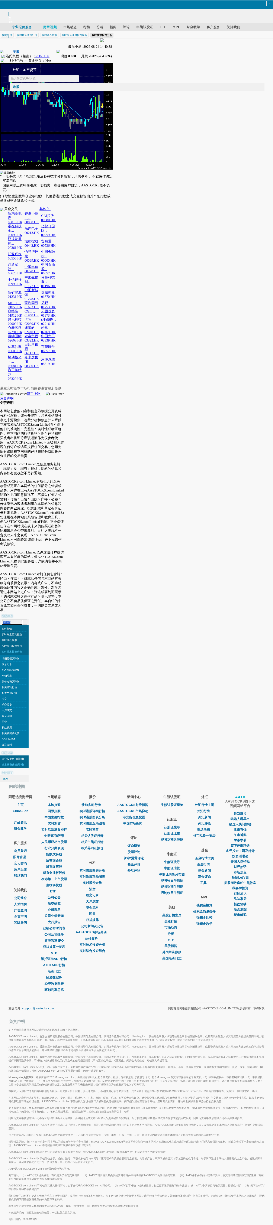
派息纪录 (7, 664)
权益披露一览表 (54, 946)
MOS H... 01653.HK (15, 305)
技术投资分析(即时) (13, 764)
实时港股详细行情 (92, 811)
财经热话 (240, 867)
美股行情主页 (172, 915)
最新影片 (240, 813)
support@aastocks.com (38, 1008)
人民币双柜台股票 (54, 842)
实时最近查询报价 (12, 634)
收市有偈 (240, 829)
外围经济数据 (172, 952)
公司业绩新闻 (54, 916)
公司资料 (7, 744)
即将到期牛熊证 (172, 886)
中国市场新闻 (132, 823)
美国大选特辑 (240, 861)
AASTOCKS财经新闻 (132, 805)
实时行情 (7, 628)
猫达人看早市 (240, 819)
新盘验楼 (240, 904)
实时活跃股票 (9, 640)
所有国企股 (54, 860)
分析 (171, 933)
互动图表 (7, 675)
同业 (4, 721)
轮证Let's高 (240, 877)
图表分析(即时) (10, 670)
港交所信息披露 (134, 817)
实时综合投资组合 (12, 645)
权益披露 (7, 727)
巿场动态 (203, 829)
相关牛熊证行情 (92, 842)
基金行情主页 (204, 858)
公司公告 (54, 897)
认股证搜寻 (172, 827)
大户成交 (7, 710)
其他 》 (45, 209)
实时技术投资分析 (12, 651)
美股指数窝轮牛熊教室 (240, 883)
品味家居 (240, 899)
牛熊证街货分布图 (172, 874)
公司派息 (54, 909)
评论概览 (134, 845)
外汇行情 (203, 811)
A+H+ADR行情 (54, 965)
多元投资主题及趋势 (240, 851)
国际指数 (54, 811)
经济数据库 (54, 977)
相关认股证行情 (92, 835)
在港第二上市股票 (54, 879)
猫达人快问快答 (240, 824)
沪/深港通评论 (134, 858)
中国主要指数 (54, 817)
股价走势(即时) (10, 681)
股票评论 (134, 852)
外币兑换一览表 (204, 835)
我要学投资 (240, 888)
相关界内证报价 (92, 848)
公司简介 (20, 898)
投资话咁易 (240, 856)
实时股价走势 (92, 883)
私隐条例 (20, 922)
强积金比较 (204, 917)
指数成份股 (54, 854)
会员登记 (20, 851)
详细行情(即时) (10, 658)
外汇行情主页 (204, 805)
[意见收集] (134, 9)
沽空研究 (54, 903)
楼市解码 (240, 915)
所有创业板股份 (54, 873)
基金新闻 (204, 870)
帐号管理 (19, 857)
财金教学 (20, 828)
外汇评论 (134, 870)
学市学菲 (240, 840)
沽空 (4, 698)
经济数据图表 (54, 983)
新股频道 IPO (54, 940)
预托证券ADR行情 (54, 959)
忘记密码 (20, 863)
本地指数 (54, 805)
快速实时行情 (91, 805)
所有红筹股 (54, 866)
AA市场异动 (8, 739)
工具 (203, 883)
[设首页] (134, 4)
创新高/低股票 (54, 835)
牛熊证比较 (172, 868)
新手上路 (34, 394)
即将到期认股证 (172, 839)
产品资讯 (20, 822)
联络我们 (20, 875)
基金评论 (134, 864)
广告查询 (20, 910)
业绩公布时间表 (54, 928)
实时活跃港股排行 (54, 829)
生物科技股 (54, 885)
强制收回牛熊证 (172, 893)
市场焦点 (240, 872)
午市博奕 (240, 835)
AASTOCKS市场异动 (91, 932)
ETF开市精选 (240, 845)
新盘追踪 (240, 909)
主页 (20, 805)
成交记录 (7, 704)
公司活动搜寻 (54, 934)
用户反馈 (20, 869)
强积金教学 (204, 923)
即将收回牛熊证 (172, 880)
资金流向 (7, 716)
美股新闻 (170, 946)
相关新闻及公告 (11, 733)
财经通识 (240, 893)
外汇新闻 (204, 817)
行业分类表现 (54, 848)
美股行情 (170, 921)
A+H (54, 953)
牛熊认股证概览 (172, 805)
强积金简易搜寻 (204, 911)
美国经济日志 (172, 958)
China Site (20, 811)
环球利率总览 (54, 990)
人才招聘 (20, 904)
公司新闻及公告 (92, 926)
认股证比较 (172, 833)
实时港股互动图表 (92, 823)
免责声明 (7, 398)
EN (11, 22)
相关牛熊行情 (9, 693)
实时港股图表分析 (92, 817)
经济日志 (54, 971)
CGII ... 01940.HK (32, 313)
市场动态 (170, 927)
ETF (53, 891)
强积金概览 (204, 905)
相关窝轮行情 (9, 687)
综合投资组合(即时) (13, 758)
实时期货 (54, 823)
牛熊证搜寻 (172, 862)
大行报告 (54, 922)
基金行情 (203, 864)
